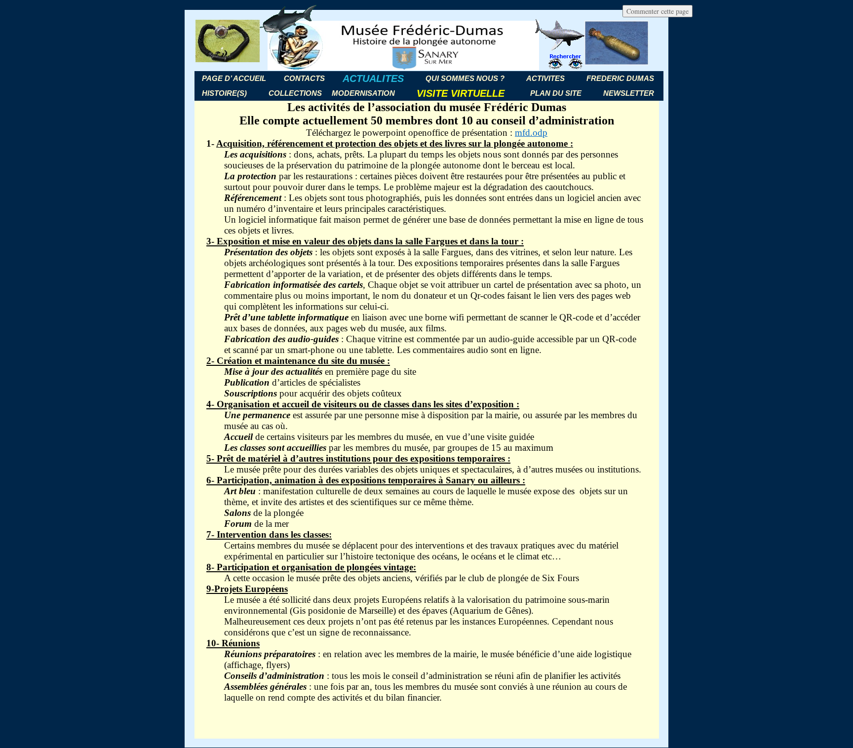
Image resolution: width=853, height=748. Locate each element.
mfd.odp (531, 132)
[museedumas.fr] (426, 45)
